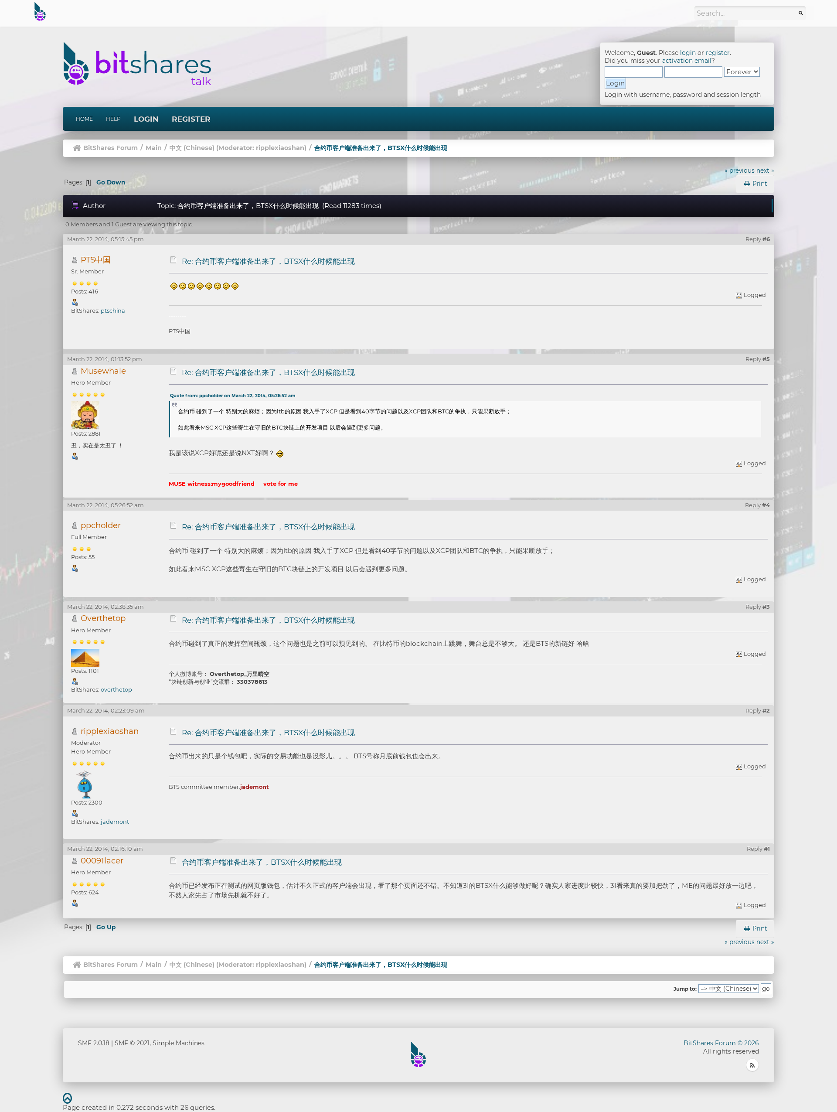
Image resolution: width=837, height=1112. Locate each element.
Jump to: (685, 989)
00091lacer (102, 861)
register (718, 53)
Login (146, 119)
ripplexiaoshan (280, 148)
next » (765, 170)
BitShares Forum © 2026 (721, 1043)
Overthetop (103, 618)
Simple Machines (178, 1043)
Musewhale (103, 371)
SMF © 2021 (132, 1043)
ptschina (113, 310)
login (688, 53)
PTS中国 (96, 260)
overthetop (116, 689)
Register (191, 119)
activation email (686, 61)
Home (84, 119)
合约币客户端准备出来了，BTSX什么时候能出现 (262, 862)
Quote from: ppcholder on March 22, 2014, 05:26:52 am (232, 396)
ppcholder (101, 525)
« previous (740, 170)
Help (113, 119)
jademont (115, 821)
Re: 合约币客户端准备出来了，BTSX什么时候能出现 (268, 261)
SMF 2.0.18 (93, 1043)
